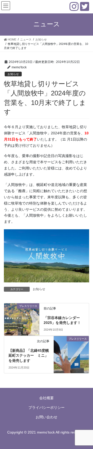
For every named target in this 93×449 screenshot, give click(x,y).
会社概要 (46, 398)
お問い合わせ (46, 417)
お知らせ (13, 74)
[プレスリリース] (21, 315)
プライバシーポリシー (46, 407)
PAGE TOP (85, 431)
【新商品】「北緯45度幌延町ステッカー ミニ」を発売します (29, 355)
